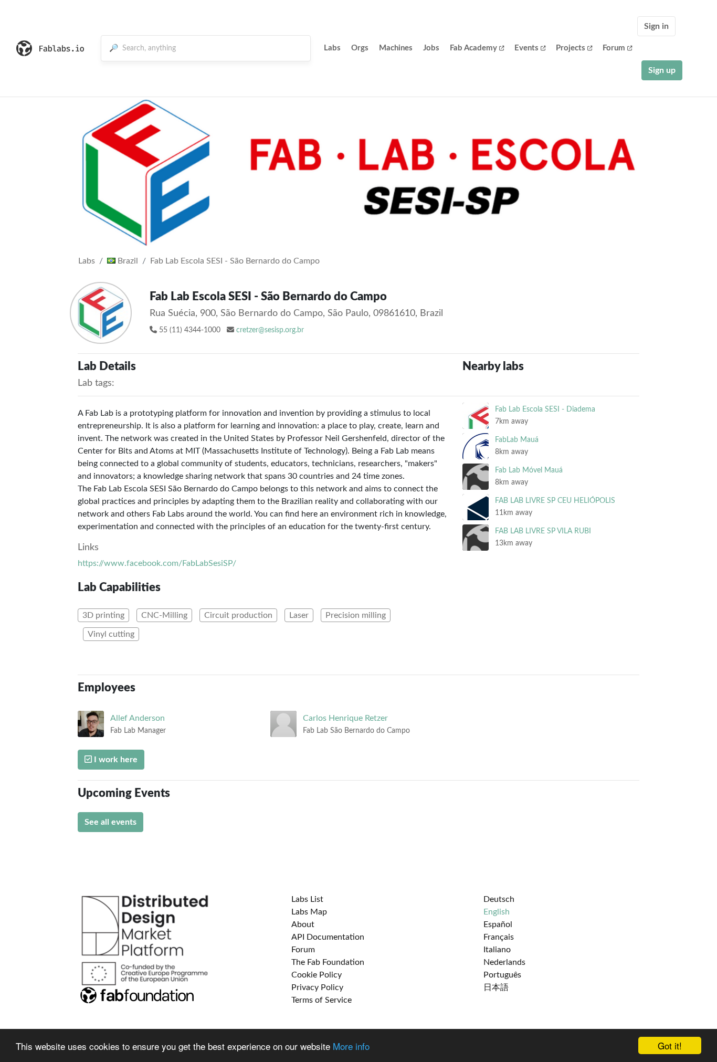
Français (498, 937)
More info (351, 1046)
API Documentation (327, 937)
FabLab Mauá (517, 440)
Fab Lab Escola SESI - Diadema (545, 409)
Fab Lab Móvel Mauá (529, 470)
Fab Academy (473, 48)
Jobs (431, 48)
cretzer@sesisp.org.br (270, 330)
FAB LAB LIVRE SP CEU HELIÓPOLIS (555, 500)
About (302, 924)
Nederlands (504, 962)
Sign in (656, 26)
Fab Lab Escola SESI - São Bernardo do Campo (235, 261)
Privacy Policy (317, 987)
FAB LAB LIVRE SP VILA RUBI (543, 531)
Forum (614, 48)
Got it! (670, 1045)
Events (526, 48)
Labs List (307, 899)
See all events (110, 822)
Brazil (126, 261)
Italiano (497, 949)
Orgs (359, 48)
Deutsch (498, 899)
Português (502, 975)
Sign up (662, 70)
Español (497, 924)
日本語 (496, 987)
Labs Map (309, 912)
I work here (115, 759)
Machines (396, 48)
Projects (570, 48)
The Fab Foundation (327, 962)
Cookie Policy (316, 975)
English (496, 912)
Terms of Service (321, 1000)
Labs (332, 48)
